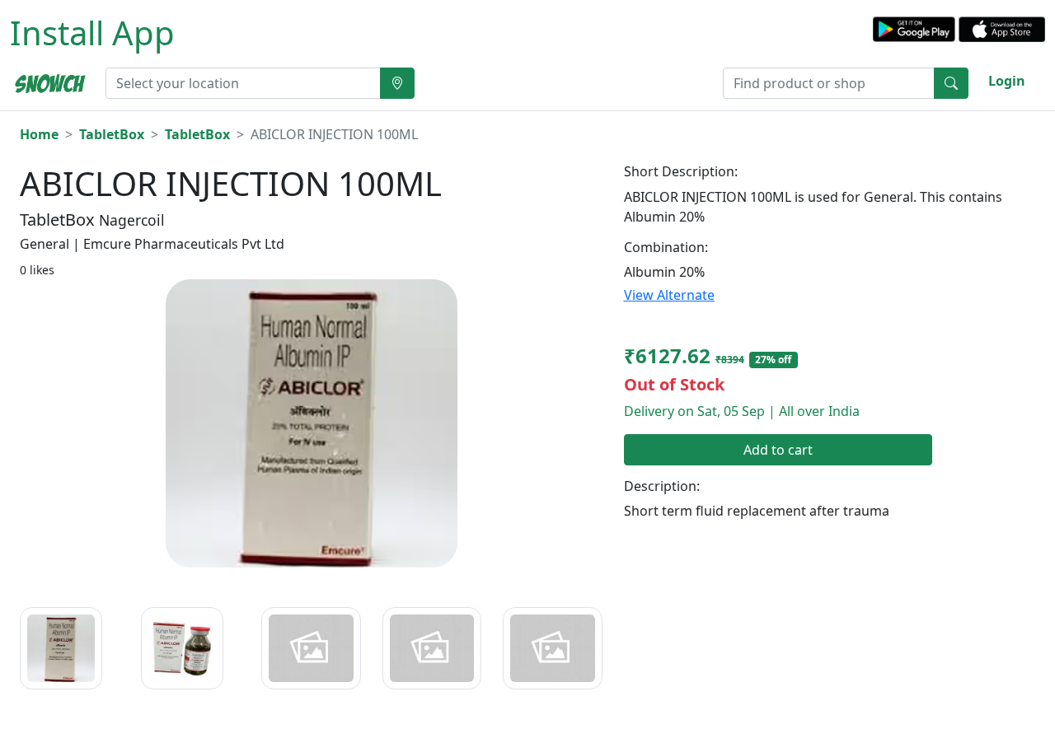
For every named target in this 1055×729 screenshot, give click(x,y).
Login (1006, 81)
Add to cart (778, 450)
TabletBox (111, 134)
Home (39, 134)
